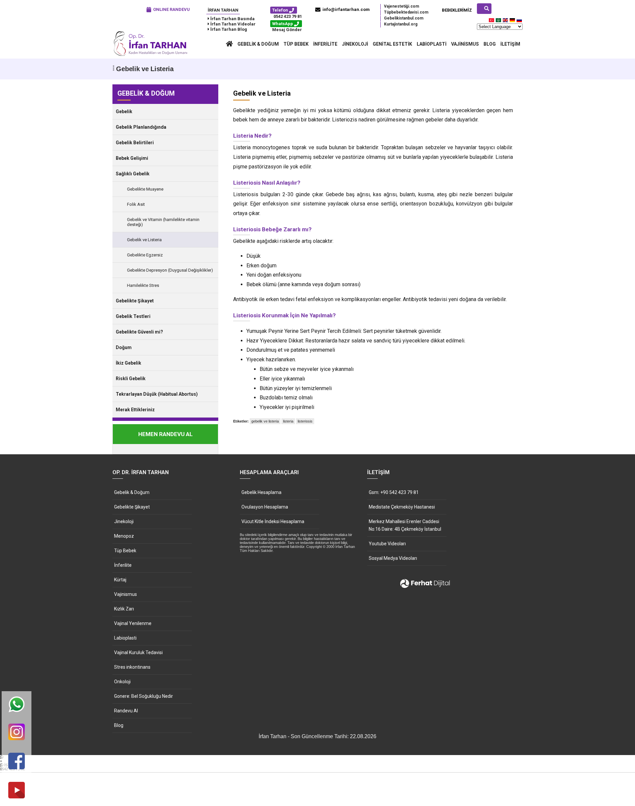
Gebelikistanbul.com (403, 18)
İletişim (510, 44)
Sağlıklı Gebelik (132, 173)
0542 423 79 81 (288, 16)
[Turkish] (492, 21)
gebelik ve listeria (265, 421)
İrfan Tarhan (223, 10)
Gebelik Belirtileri (135, 142)
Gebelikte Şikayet (135, 300)
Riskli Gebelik (131, 378)
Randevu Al (126, 710)
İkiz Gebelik (128, 363)
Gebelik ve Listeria (144, 239)
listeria (288, 421)
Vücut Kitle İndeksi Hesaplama (272, 521)
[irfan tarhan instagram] (16, 732)
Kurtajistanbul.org (400, 24)
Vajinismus (465, 44)
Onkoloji (122, 681)
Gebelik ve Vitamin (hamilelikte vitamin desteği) (163, 222)
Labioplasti (431, 44)
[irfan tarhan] (152, 55)
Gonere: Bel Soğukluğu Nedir (143, 696)
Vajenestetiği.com (401, 6)
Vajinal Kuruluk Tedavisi (138, 652)
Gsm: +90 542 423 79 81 (394, 492)
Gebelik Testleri (133, 316)
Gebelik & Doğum (258, 44)
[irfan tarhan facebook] (16, 761)
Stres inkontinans (132, 667)
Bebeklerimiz (457, 10)
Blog (490, 44)
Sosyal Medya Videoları (393, 558)
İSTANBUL (12, 767)
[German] (513, 21)
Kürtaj (120, 579)
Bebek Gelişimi (132, 158)
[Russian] (520, 21)
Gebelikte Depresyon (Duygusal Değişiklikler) (170, 270)
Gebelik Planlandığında (141, 127)
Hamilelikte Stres (143, 285)
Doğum (124, 347)
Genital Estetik (392, 44)
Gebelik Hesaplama (261, 492)
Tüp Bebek (296, 44)
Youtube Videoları (387, 543)
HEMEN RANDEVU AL (165, 434)
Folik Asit (136, 204)
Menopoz (124, 536)
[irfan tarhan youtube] (16, 790)
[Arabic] (499, 21)
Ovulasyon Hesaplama (264, 507)
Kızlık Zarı (124, 608)
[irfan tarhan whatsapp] (16, 705)
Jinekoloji (355, 44)
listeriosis (305, 421)
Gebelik (124, 111)
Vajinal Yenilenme (132, 623)
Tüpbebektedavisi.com (406, 12)
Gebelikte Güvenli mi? (139, 332)
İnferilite (325, 44)
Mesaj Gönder (287, 29)
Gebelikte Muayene (145, 189)
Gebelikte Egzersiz (145, 254)
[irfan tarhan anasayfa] (229, 44)
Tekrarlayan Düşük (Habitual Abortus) (157, 394)
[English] (506, 21)
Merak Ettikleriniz (135, 409)
